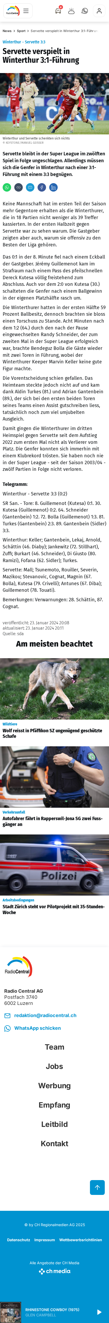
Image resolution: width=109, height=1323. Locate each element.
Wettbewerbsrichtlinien (80, 1240)
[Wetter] (71, 11)
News (7, 31)
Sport (21, 31)
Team (55, 1046)
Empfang (54, 1104)
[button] (84, 11)
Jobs (54, 1066)
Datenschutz (18, 1240)
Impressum (44, 1240)
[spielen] (99, 1312)
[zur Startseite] (13, 11)
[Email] (30, 187)
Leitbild (54, 1124)
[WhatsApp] (7, 187)
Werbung (54, 1085)
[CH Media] (54, 1270)
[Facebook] (42, 187)
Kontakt (54, 1143)
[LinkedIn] (53, 187)
